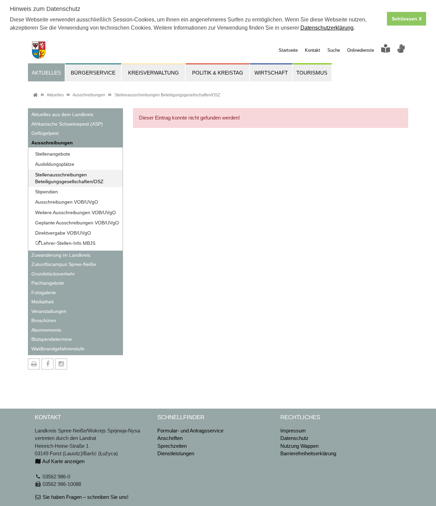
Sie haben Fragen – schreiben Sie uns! (84, 497)
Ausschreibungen (89, 95)
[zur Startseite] (36, 49)
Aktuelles (55, 95)
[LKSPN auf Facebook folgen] (47, 364)
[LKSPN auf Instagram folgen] (61, 364)
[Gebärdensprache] (401, 50)
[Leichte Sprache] (385, 50)
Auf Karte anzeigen (62, 461)
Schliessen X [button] (407, 18)
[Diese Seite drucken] (34, 364)
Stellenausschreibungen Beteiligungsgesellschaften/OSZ (167, 95)
